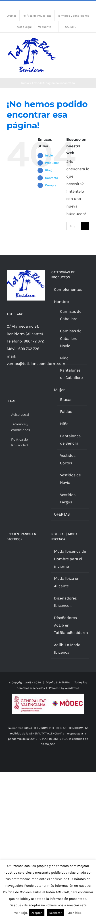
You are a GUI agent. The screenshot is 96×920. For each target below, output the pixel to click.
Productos (52, 163)
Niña (64, 423)
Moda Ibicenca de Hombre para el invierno (70, 559)
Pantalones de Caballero (71, 374)
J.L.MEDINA (63, 682)
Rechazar (55, 912)
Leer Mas (74, 913)
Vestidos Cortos (67, 459)
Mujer (59, 389)
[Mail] (14, 382)
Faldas (66, 411)
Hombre (61, 301)
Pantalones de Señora (70, 439)
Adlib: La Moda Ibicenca (67, 648)
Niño (64, 358)
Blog (48, 170)
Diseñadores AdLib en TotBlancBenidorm (70, 625)
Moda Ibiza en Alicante (66, 582)
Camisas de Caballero (70, 315)
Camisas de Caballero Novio (70, 338)
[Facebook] (8, 382)
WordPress (72, 688)
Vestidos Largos (67, 498)
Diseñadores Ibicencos (65, 602)
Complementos (68, 289)
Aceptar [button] (36, 912)
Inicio (49, 155)
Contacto (51, 178)
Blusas (66, 399)
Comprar (51, 185)
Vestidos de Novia (70, 479)
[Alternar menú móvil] (87, 41)
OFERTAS (62, 514)
